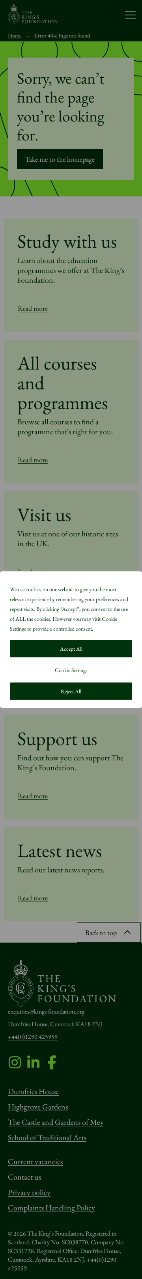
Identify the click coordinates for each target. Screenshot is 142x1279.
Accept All (71, 648)
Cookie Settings (71, 669)
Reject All (71, 691)
